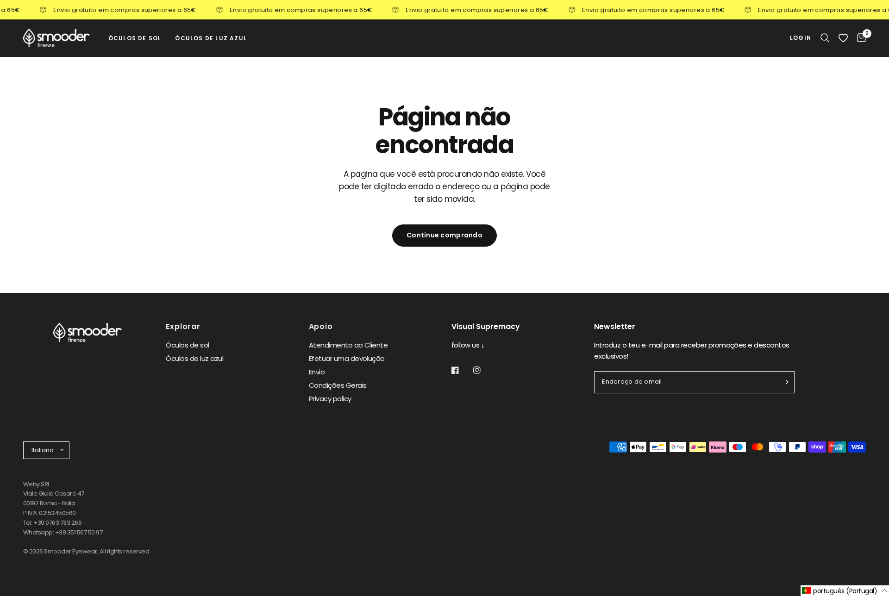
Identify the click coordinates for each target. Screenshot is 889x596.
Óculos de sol (187, 345)
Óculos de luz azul (194, 358)
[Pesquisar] (825, 37)
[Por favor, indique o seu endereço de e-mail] (785, 382)
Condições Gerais (338, 385)
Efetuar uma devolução (347, 358)
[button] (845, 590)
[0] (859, 37)
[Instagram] (483, 370)
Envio (317, 372)
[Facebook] (461, 370)
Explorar (183, 326)
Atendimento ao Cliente (348, 345)
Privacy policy (330, 399)
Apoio (321, 326)
